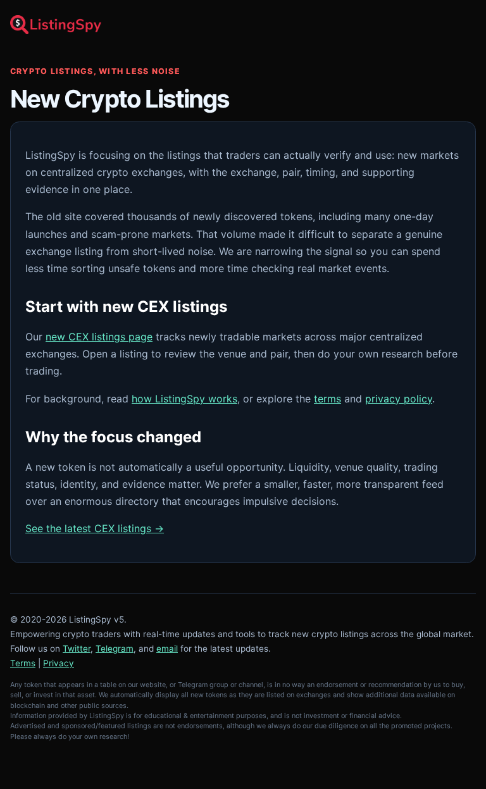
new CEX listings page (99, 336)
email (167, 648)
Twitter (76, 648)
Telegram (115, 648)
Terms (22, 663)
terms (327, 398)
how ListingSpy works (184, 398)
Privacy (58, 663)
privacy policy (398, 398)
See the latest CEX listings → (94, 528)
